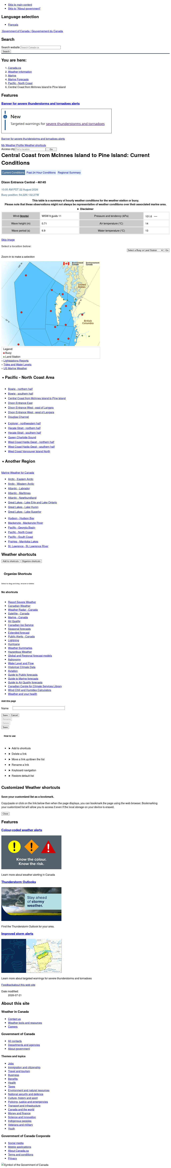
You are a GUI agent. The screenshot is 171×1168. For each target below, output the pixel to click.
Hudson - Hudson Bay (21, 518)
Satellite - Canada (18, 613)
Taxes (11, 1086)
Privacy (12, 1158)
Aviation (13, 671)
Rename (7, 719)
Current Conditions (13, 172)
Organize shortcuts (31, 561)
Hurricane (14, 644)
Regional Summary (69, 172)
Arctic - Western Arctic (21, 484)
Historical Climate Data (21, 667)
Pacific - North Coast (20, 83)
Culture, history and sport (23, 1098)
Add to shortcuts (11, 561)
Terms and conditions (20, 1154)
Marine (12, 75)
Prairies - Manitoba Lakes (23, 541)
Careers (13, 1026)
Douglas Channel (18, 417)
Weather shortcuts (35, 145)
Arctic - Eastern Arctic (20, 479)
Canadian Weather (19, 606)
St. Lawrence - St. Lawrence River (28, 546)
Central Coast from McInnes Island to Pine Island (37, 398)
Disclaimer (87, 209)
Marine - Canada (18, 617)
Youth (11, 1128)
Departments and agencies (24, 1045)
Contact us (14, 1019)
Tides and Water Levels (17, 364)
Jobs (11, 1063)
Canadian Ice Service (21, 625)
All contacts (15, 1041)
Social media (16, 1143)
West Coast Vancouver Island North (29, 451)
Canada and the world (21, 1109)
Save (5, 715)
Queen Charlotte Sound (22, 437)
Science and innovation (22, 1117)
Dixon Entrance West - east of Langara (31, 407)
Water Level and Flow (21, 663)
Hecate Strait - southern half (24, 433)
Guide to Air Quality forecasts (25, 682)
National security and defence (25, 1094)
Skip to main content (20, 4)
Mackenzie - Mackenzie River (25, 523)
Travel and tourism (19, 1071)
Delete (6, 723)
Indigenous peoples (19, 1121)
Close (5, 813)
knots (24, 216)
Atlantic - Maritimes (19, 493)
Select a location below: (16, 246)
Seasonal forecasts (19, 629)
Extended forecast (18, 632)
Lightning (13, 640)
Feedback (18, 985)
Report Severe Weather (22, 602)
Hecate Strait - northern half (24, 428)
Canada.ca (14, 68)
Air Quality (14, 621)
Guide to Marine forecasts (23, 678)
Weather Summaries (20, 648)
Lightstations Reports (16, 360)
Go (51, 149)
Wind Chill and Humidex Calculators (29, 690)
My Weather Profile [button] (13, 145)
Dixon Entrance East (20, 403)
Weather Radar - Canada (23, 610)
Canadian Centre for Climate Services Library (35, 686)
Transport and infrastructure (24, 1105)
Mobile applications (19, 1147)
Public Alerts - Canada (21, 636)
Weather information (20, 72)
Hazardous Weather (20, 652)
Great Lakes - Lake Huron (23, 507)
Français (13, 24)
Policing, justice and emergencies (28, 1102)
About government (19, 1049)
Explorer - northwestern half (24, 423)
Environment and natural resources (28, 1090)
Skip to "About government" (24, 8)
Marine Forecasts (18, 79)
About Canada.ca (18, 1151)
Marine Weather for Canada (17, 472)
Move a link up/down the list (28, 759)
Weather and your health (22, 694)
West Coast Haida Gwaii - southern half (31, 447)
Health (12, 1082)
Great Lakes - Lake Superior (24, 512)
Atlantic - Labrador (19, 488)
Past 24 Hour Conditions (41, 172)
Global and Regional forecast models (30, 655)
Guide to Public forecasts (23, 675)
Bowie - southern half (20, 393)
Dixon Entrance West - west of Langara (31, 412)
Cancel (14, 715)
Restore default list (23, 776)
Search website (10, 47)
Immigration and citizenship (24, 1067)
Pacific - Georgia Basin (21, 527)
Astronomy (14, 659)
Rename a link (20, 765)
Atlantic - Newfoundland (22, 498)
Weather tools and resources (25, 1023)
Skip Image (8, 240)
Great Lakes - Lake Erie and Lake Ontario (32, 502)
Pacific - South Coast (20, 537)
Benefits (13, 1079)
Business (13, 1075)
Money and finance (19, 1113)
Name (5, 708)
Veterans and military (20, 1125)
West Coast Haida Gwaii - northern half (31, 442)
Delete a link (19, 754)
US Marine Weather (15, 368)
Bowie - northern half (20, 389)
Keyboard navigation (24, 770)
